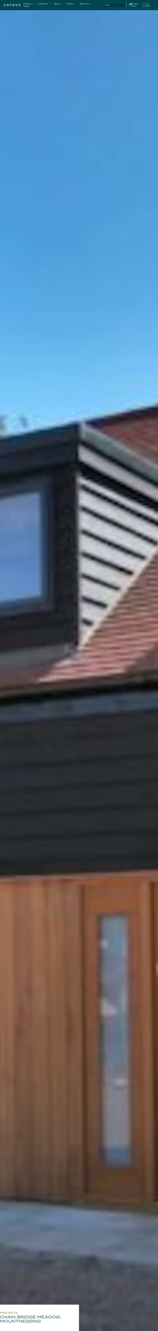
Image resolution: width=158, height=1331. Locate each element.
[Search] (103, 5)
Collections (43, 4)
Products (27, 4)
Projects (70, 4)
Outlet (26, 6)
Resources (85, 4)
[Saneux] (12, 5)
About (57, 4)
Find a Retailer (147, 5)
